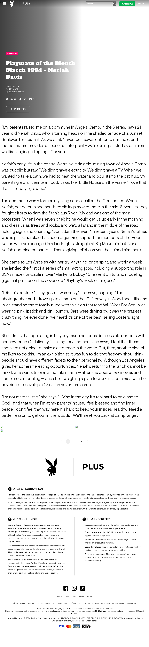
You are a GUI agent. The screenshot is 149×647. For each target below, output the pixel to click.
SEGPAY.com (101, 611)
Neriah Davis (12, 89)
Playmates (12, 53)
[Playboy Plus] (19, 3)
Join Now (127, 4)
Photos (20, 109)
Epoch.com (19, 611)
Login (141, 3)
